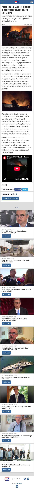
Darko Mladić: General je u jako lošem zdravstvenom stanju (15, 349)
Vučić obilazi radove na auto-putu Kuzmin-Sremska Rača (16, 290)
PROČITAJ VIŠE (6, 236)
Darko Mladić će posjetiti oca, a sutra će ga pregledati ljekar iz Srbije (17, 436)
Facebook (18, 189)
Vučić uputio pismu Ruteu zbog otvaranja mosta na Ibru (16, 407)
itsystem (19, 483)
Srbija (17, 208)
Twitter (26, 189)
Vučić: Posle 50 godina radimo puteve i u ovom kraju (16, 465)
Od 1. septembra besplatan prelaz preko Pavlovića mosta (16, 261)
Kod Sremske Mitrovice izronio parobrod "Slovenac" (16, 378)
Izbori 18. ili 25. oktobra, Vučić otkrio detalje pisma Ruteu (14, 319)
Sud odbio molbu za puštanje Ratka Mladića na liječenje (14, 232)
